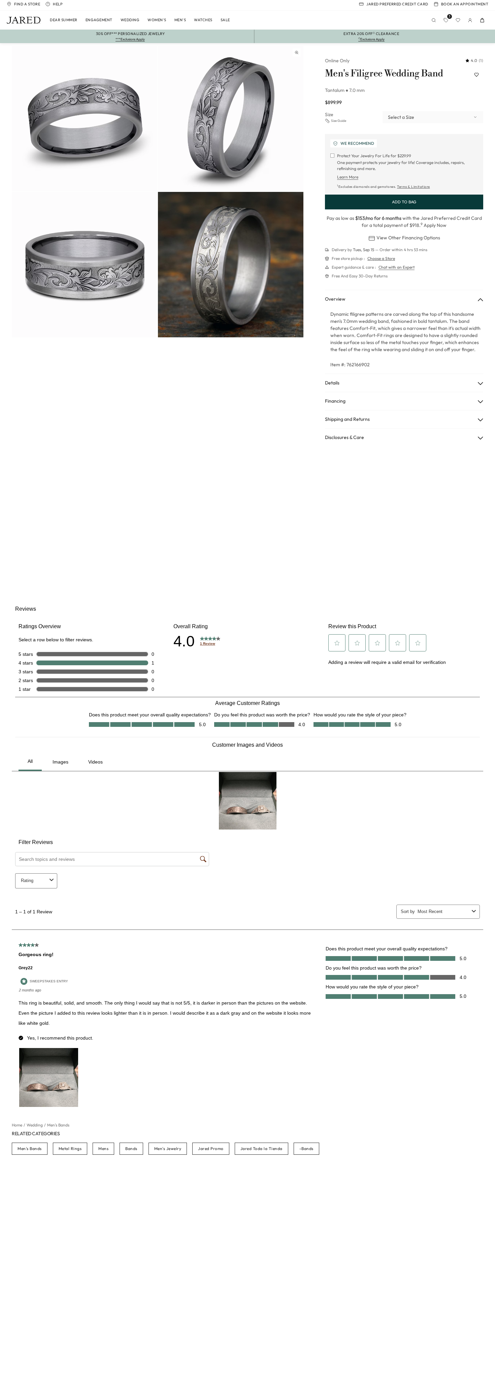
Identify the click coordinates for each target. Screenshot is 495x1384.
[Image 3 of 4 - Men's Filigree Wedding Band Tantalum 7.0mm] (84, 264)
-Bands (306, 1148)
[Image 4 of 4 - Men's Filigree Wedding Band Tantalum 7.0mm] (230, 264)
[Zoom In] (297, 52)
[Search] (434, 20)
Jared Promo (211, 1148)
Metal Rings (70, 1148)
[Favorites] (458, 20)
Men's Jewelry (168, 1148)
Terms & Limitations (413, 186)
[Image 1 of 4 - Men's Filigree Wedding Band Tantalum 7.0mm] (84, 118)
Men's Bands (30, 1148)
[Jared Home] (23, 20)
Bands (131, 1148)
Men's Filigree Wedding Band (384, 73)
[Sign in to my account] (470, 20)
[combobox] (433, 117)
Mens (103, 1148)
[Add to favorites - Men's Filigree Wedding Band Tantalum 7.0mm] (476, 74)
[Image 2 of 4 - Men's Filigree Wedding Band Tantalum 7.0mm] (230, 118)
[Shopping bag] (482, 20)
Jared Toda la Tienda (261, 1148)
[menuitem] (63, 20)
